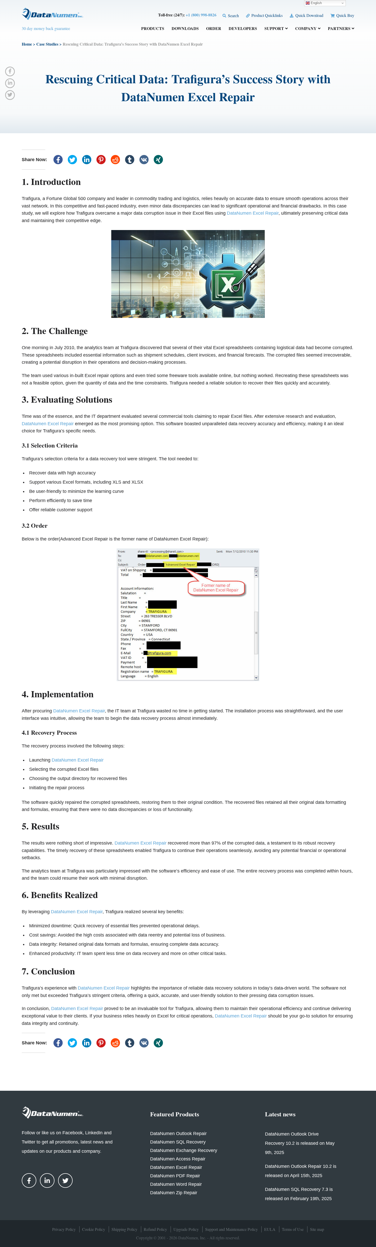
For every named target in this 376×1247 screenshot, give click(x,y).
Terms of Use (293, 1229)
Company (306, 28)
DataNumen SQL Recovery (178, 1142)
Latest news (280, 1113)
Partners (339, 28)
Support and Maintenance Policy (231, 1229)
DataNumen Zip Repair (173, 1192)
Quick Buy (344, 15)
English (316, 3)
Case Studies (47, 44)
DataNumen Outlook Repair (178, 1133)
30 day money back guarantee (46, 28)
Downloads (185, 28)
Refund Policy (155, 1229)
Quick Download (308, 15)
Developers (243, 28)
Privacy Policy (64, 1229)
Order (213, 28)
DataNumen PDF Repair (175, 1175)
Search (233, 15)
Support (274, 28)
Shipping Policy (124, 1229)
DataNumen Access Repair (177, 1158)
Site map (317, 1229)
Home (27, 44)
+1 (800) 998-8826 (201, 15)
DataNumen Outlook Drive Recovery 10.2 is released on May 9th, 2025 (300, 1143)
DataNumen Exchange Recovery (183, 1150)
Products (152, 28)
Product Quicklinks (266, 15)
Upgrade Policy (186, 1229)
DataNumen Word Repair (176, 1184)
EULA (269, 1229)
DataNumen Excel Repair (253, 213)
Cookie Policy (93, 1229)
